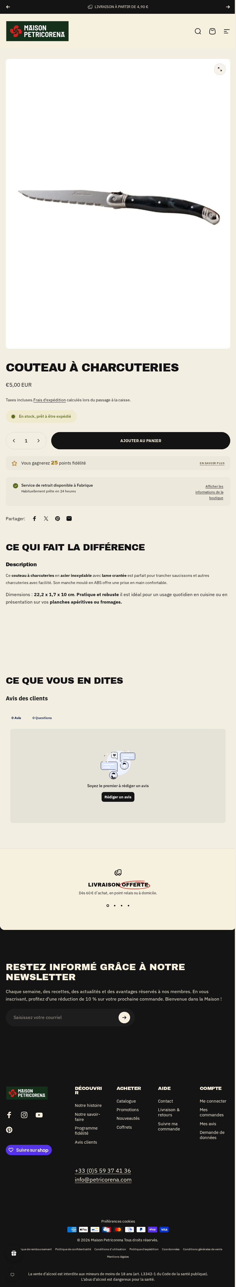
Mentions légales (116, 1262)
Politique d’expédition (141, 1254)
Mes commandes (208, 1117)
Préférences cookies (116, 1226)
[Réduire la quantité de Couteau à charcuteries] (12, 440)
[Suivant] (228, 7)
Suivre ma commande (167, 1126)
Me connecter (206, 1104)
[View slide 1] (105, 905)
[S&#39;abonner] (124, 1017)
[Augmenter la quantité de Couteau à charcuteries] (39, 440)
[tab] (16, 717)
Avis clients (86, 1147)
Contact (163, 1101)
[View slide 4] (126, 905)
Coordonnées (168, 1254)
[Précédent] (8, 7)
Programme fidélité (86, 1136)
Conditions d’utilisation (108, 1254)
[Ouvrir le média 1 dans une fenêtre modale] (220, 69)
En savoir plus (212, 463)
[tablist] (118, 717)
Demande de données (209, 1140)
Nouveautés (126, 1118)
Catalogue (125, 1101)
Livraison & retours (167, 1112)
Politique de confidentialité (71, 1254)
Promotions (126, 1109)
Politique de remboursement (31, 1254)
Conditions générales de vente (200, 1254)
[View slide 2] (112, 905)
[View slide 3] (119, 905)
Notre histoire (82, 1108)
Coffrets (123, 1127)
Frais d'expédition (49, 399)
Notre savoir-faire (87, 1122)
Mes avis (205, 1129)
